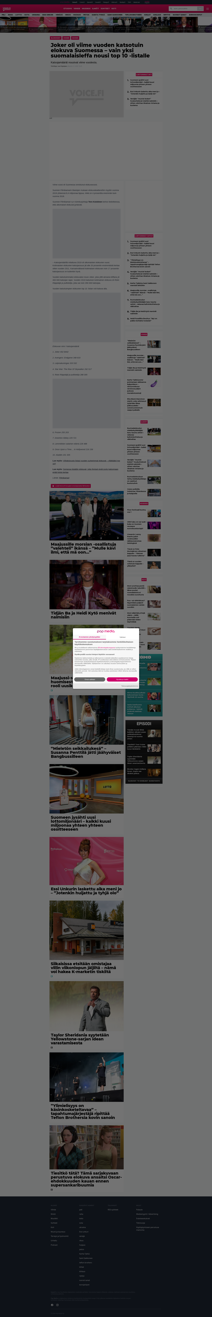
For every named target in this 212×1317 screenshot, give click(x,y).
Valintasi (123, 637)
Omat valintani (90, 679)
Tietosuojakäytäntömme (129, 686)
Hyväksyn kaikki (122, 679)
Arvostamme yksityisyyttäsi (89, 637)
